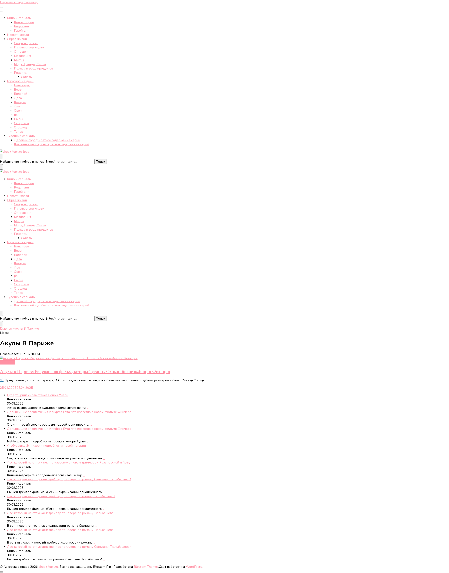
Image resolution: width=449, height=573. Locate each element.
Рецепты (20, 73)
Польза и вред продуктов (33, 68)
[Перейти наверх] (1, 571)
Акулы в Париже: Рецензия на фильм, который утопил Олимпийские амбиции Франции (85, 371)
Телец (18, 132)
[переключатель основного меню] (1, 7)
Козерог (20, 102)
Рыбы (18, 119)
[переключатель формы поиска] (1, 156)
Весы (18, 89)
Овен (18, 110)
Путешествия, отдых (29, 47)
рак (16, 115)
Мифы (19, 60)
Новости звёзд (18, 35)
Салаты (26, 77)
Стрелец (20, 127)
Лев (17, 106)
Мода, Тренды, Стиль (30, 64)
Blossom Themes (146, 567)
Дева (18, 98)
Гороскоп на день (20, 81)
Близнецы (22, 85)
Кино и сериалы (19, 18)
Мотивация (22, 56)
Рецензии (21, 26)
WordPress (194, 567)
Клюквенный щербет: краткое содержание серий (51, 144)
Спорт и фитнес (26, 43)
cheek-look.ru (48, 567)
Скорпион (21, 123)
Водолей (20, 94)
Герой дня (21, 30)
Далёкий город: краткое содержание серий (47, 140)
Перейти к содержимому (19, 2)
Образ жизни (17, 39)
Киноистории (24, 22)
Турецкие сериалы (21, 136)
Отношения (22, 51)
